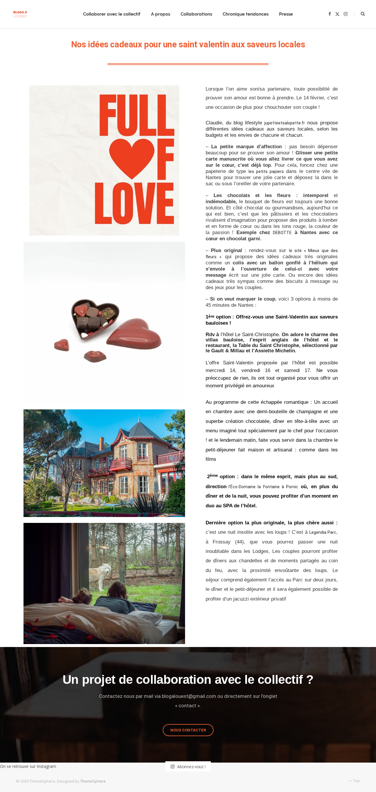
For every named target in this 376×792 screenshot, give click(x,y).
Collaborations (196, 14)
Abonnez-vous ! (190, 766)
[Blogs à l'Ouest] (20, 14)
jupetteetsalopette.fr (284, 123)
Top (356, 780)
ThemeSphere (93, 781)
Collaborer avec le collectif (111, 14)
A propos (160, 14)
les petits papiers (266, 171)
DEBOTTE (282, 232)
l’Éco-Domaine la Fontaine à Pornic (262, 486)
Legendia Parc (322, 532)
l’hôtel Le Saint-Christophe (250, 334)
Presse (286, 14)
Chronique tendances (245, 14)
